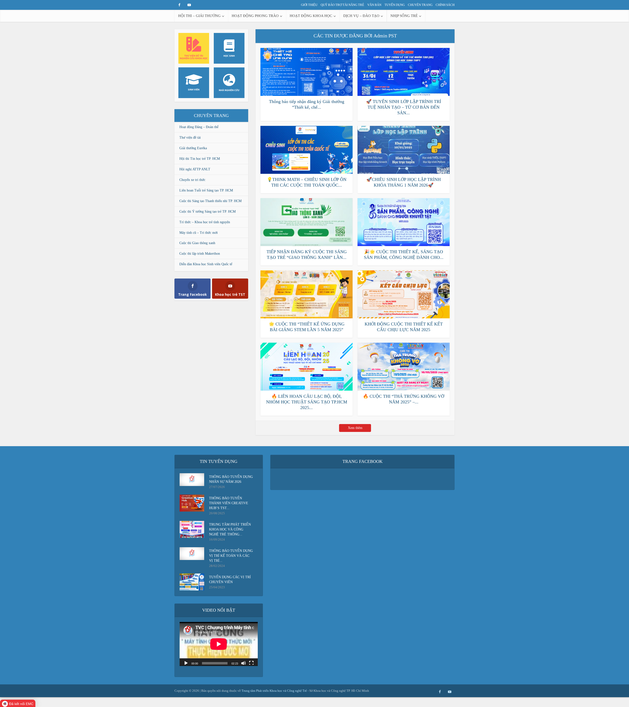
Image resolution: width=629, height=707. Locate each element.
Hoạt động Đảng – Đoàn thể (198, 127)
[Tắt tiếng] (243, 663)
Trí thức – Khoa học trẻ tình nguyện (204, 222)
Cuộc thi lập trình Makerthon (199, 253)
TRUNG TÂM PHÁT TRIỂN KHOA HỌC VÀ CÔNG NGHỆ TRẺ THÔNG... (230, 529)
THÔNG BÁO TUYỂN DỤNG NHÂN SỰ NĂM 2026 (231, 479)
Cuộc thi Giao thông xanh (197, 243)
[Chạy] (186, 663)
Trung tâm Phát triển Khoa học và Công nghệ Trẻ (275, 690)
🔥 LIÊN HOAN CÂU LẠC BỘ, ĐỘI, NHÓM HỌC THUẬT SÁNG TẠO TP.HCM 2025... (306, 402)
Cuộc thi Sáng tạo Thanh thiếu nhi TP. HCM (210, 201)
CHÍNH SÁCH (445, 5)
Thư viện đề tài (190, 137)
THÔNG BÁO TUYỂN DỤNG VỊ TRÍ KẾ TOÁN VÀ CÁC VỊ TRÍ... (231, 555)
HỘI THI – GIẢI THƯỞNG (199, 16)
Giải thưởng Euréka (193, 148)
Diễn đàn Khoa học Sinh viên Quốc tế (205, 264)
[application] (219, 644)
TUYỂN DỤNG (395, 5)
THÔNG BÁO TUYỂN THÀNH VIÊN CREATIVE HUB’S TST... (228, 503)
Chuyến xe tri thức (192, 180)
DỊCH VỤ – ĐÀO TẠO (361, 16)
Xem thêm (355, 428)
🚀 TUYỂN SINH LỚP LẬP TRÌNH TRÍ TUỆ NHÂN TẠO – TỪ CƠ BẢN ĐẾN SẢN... (403, 107)
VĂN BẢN (374, 5)
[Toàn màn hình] (251, 663)
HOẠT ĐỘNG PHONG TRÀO (255, 16)
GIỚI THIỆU (309, 5)
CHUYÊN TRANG (420, 5)
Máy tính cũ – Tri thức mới (198, 233)
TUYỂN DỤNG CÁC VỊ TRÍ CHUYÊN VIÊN (230, 579)
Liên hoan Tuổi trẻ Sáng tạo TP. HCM (206, 190)
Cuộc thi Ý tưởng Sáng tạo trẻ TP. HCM (207, 211)
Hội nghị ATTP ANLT (194, 169)
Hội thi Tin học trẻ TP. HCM (199, 159)
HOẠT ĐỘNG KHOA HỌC (311, 16)
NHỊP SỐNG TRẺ (404, 16)
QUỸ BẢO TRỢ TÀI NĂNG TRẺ (342, 5)
